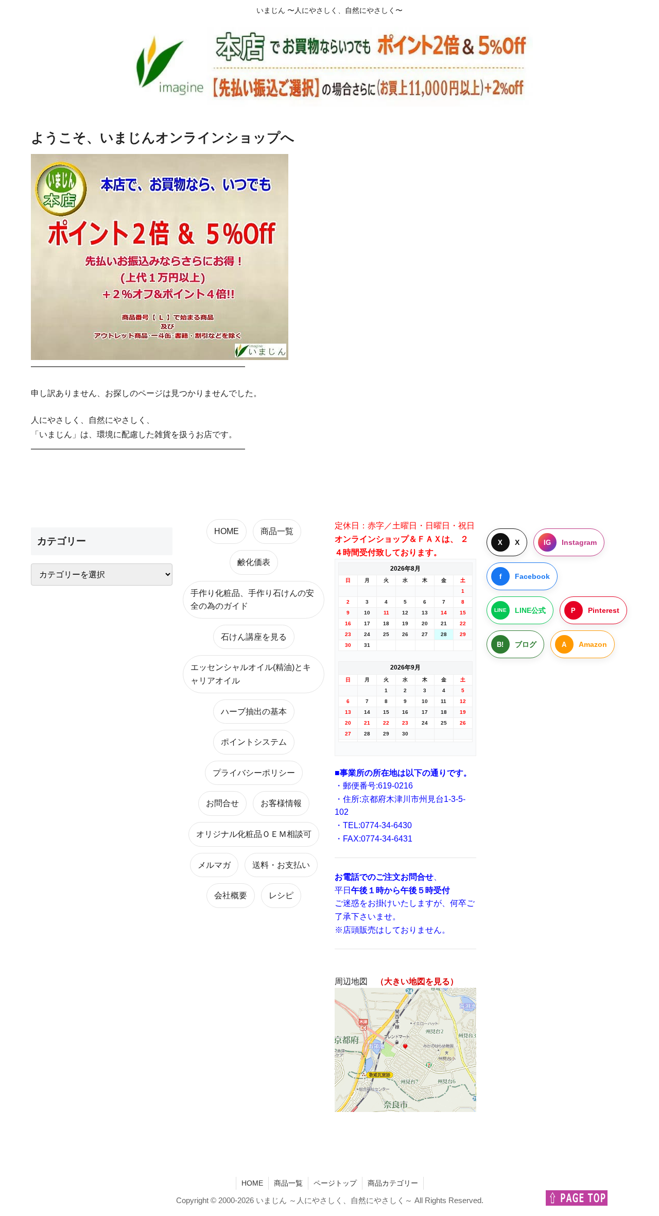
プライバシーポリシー (254, 772)
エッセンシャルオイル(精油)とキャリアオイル (250, 674)
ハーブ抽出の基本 (254, 711)
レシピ (281, 895)
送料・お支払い (281, 865)
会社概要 (230, 895)
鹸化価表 (253, 562)
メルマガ (214, 865)
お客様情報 (281, 803)
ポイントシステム (254, 742)
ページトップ (335, 1183)
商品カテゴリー (393, 1183)
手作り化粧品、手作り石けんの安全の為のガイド (252, 600)
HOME (226, 531)
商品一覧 (277, 531)
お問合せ (222, 803)
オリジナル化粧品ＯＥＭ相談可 (253, 834)
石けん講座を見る (254, 636)
